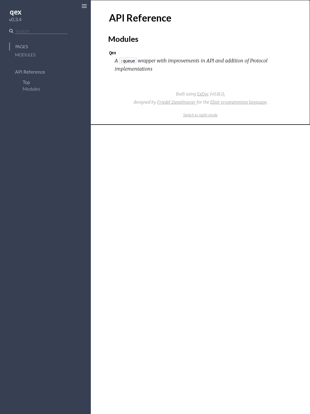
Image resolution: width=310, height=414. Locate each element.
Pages (21, 46)
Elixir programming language (238, 102)
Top (26, 82)
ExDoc (203, 94)
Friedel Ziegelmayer (176, 102)
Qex (112, 52)
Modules (25, 54)
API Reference (30, 72)
